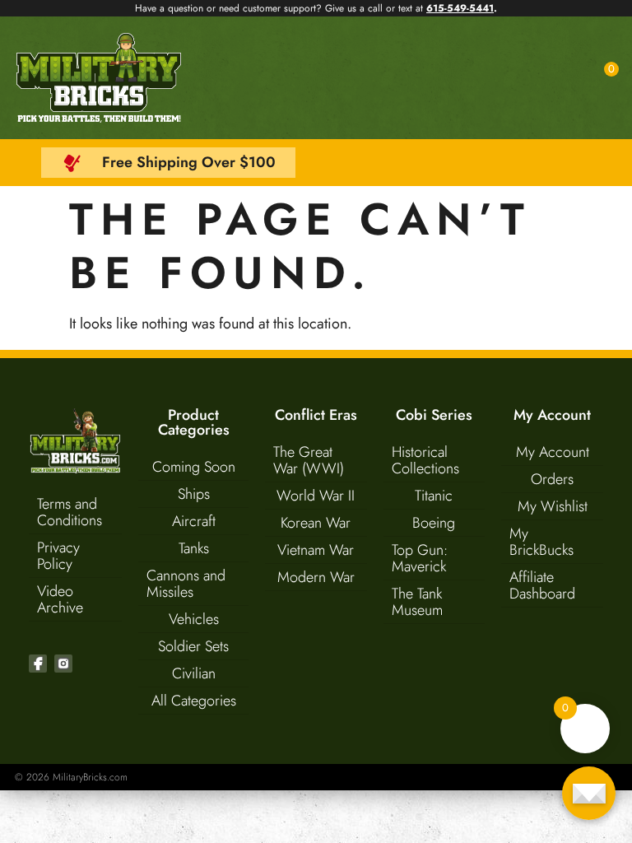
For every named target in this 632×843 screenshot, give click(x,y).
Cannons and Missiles (185, 584)
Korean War (316, 522)
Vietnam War (315, 550)
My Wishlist (553, 506)
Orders (552, 479)
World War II (315, 495)
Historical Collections (425, 460)
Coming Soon (193, 466)
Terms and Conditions (69, 512)
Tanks (194, 548)
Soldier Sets (193, 646)
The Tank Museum (417, 602)
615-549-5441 (460, 8)
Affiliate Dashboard (542, 585)
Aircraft (194, 521)
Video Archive (60, 599)
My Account (552, 452)
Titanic (434, 495)
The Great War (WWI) (308, 460)
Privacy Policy (58, 556)
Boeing (433, 522)
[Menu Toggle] (569, 78)
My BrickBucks (541, 542)
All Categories (193, 700)
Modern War (316, 577)
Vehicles (194, 619)
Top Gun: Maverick (420, 558)
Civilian (194, 673)
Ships (194, 494)
